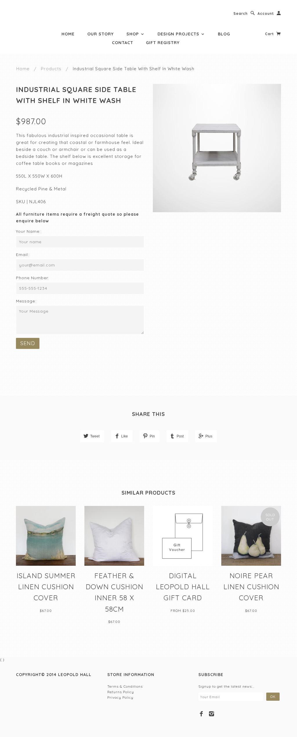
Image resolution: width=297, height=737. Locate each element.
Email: (22, 254)
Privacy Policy (120, 697)
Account (266, 13)
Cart (270, 34)
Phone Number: (32, 277)
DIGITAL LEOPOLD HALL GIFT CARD (183, 586)
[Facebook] (201, 714)
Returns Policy (120, 692)
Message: (26, 301)
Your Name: (28, 231)
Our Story (100, 34)
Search (240, 13)
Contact (122, 42)
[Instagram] (212, 714)
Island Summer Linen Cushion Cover (46, 586)
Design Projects (179, 34)
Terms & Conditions (125, 686)
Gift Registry (163, 42)
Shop (133, 34)
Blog (224, 34)
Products (51, 68)
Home (68, 34)
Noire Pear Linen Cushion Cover (251, 586)
